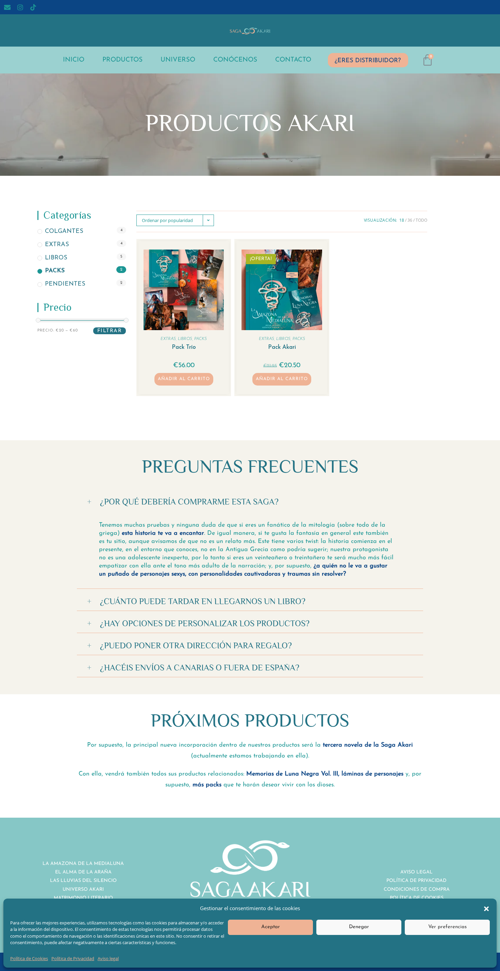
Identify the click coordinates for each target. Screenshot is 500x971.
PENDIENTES (65, 284)
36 (409, 220)
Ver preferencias (447, 927)
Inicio (73, 60)
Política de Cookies (29, 958)
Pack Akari (282, 347)
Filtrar (109, 331)
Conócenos (235, 60)
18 (401, 220)
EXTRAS (57, 245)
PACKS (55, 271)
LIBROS (56, 258)
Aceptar (270, 927)
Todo (421, 220)
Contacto (293, 60)
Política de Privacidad (72, 958)
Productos (122, 60)
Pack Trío (184, 347)
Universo (178, 60)
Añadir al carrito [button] (184, 379)
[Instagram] (20, 7)
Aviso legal (108, 958)
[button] (486, 908)
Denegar (359, 927)
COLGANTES (64, 231)
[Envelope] (7, 7)
